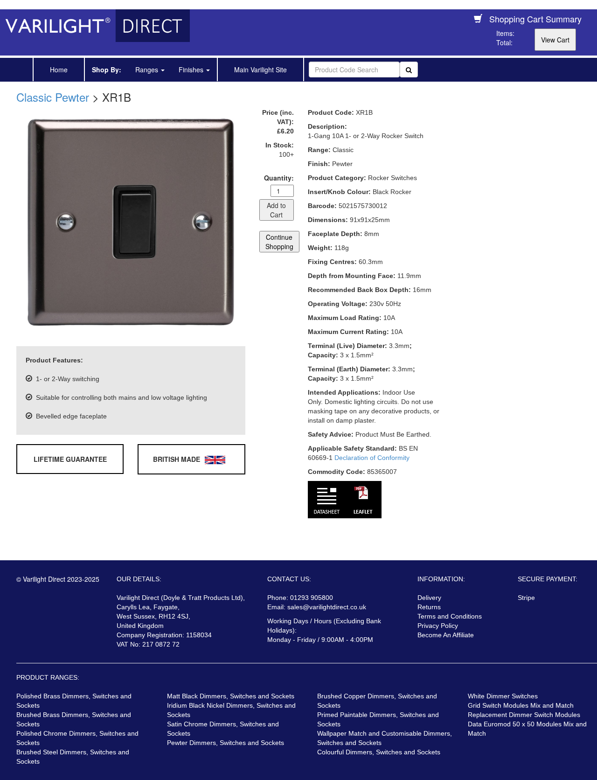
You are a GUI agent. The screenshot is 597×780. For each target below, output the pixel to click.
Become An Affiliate (445, 635)
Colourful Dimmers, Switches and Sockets (378, 752)
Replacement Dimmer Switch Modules (524, 714)
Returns (429, 607)
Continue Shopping (279, 241)
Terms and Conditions (449, 616)
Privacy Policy (437, 625)
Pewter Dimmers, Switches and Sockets (225, 742)
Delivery (429, 597)
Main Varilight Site (260, 69)
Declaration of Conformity (372, 457)
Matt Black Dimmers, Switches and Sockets (230, 696)
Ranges (147, 69)
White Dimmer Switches (503, 696)
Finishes (192, 69)
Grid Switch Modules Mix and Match (521, 705)
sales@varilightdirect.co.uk (326, 607)
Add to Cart (276, 210)
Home (59, 69)
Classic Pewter (52, 97)
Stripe (526, 597)
